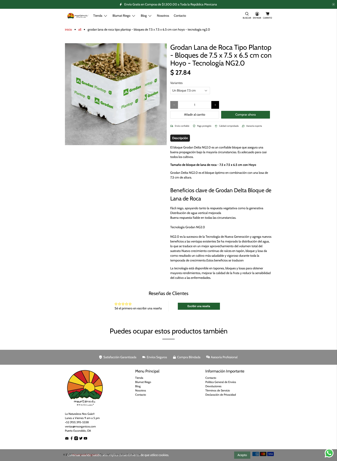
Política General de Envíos (220, 382)
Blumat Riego (143, 382)
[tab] (180, 138)
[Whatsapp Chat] (329, 453)
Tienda (97, 16)
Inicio (68, 29)
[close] (333, 4)
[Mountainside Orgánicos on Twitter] (81, 439)
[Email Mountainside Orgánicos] (67, 439)
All (79, 29)
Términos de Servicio (217, 390)
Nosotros (163, 16)
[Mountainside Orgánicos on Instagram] (76, 439)
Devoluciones (213, 386)
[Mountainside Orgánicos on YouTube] (85, 439)
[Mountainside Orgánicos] (77, 15)
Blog (138, 386)
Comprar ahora (245, 114)
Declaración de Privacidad (220, 394)
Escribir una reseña (198, 306)
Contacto (180, 16)
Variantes (176, 83)
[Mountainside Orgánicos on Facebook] (72, 439)
